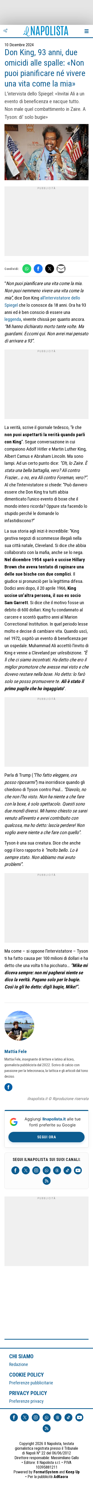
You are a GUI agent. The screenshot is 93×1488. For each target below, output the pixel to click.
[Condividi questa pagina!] (5, 31)
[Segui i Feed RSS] (47, 1181)
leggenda (12, 319)
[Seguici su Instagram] (36, 1170)
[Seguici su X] (26, 1170)
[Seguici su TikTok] (67, 1170)
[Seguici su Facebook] (15, 1170)
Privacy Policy (28, 1393)
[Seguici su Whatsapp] (47, 1170)
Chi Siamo (21, 1356)
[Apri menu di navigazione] (86, 31)
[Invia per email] (61, 268)
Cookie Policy (26, 1374)
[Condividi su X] (49, 268)
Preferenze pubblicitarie (31, 1382)
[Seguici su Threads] (57, 1170)
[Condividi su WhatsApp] (26, 268)
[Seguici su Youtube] (78, 1170)
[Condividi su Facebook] (38, 268)
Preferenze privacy (26, 1401)
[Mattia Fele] (19, 1026)
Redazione (18, 1364)
